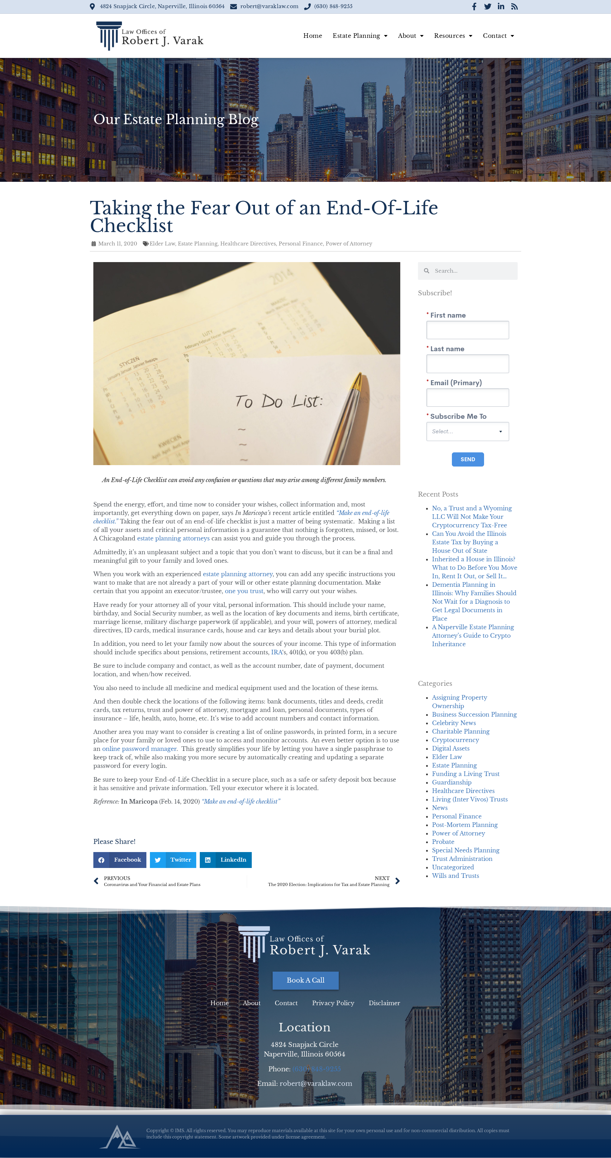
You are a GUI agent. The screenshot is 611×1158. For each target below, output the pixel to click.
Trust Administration (462, 858)
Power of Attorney (458, 833)
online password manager (139, 748)
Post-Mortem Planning (465, 824)
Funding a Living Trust (466, 773)
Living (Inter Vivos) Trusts (470, 799)
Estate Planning (356, 35)
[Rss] (514, 6)
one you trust (244, 591)
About (407, 35)
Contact (495, 35)
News (440, 807)
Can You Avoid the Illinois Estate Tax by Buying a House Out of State (469, 542)
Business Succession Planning (474, 714)
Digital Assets (451, 748)
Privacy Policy (333, 1003)
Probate (443, 841)
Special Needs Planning (466, 850)
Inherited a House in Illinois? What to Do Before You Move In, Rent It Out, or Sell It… (474, 568)
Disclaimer (385, 1003)
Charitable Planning (461, 731)
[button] (119, 860)
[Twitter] (488, 6)
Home (312, 35)
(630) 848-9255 (316, 1069)
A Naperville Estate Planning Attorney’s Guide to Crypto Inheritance (473, 636)
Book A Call (306, 980)
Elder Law (447, 756)
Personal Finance (457, 816)
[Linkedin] (501, 6)
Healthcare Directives (463, 790)
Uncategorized (453, 867)
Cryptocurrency (455, 739)
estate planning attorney (238, 574)
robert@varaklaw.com (316, 1084)
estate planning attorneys (173, 538)
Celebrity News (454, 722)
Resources (449, 35)
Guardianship (452, 782)
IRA (276, 652)
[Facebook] (474, 6)
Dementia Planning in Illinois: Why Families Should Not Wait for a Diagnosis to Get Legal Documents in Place (474, 601)
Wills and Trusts (455, 875)
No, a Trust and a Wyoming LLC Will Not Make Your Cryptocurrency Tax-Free (472, 517)
